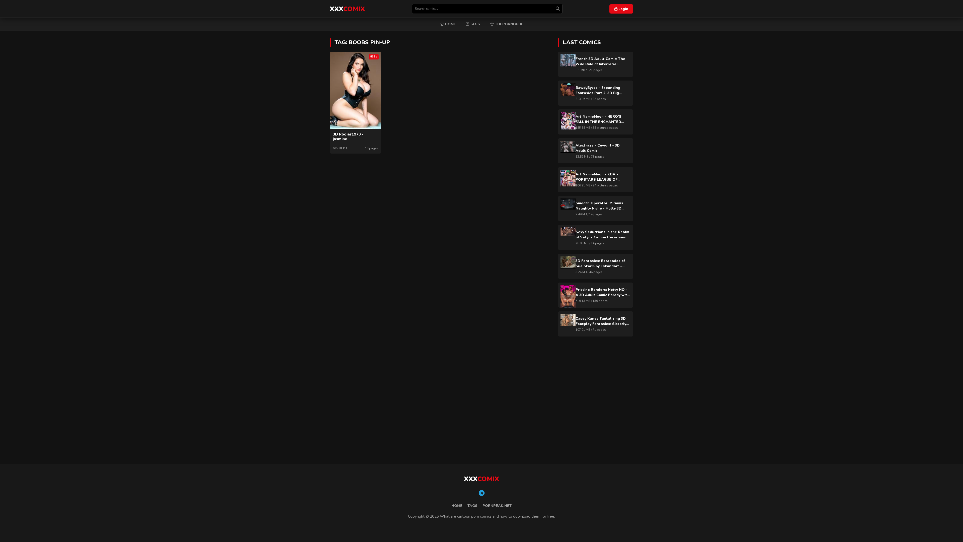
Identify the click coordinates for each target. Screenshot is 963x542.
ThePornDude (508, 24)
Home (450, 24)
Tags (474, 24)
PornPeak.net (497, 505)
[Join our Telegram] (482, 493)
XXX (347, 9)
